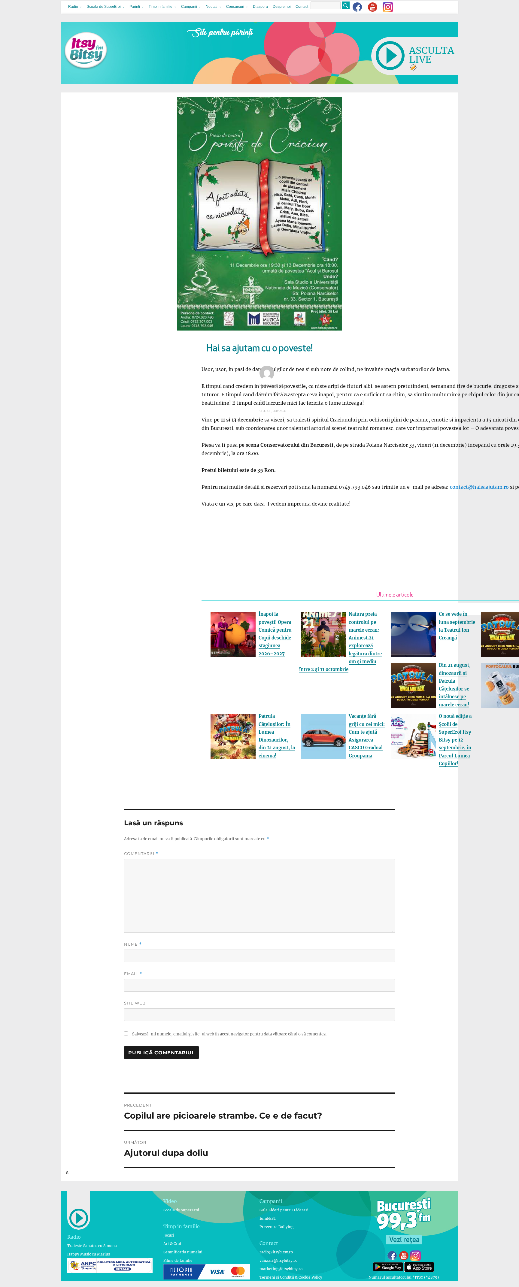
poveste (279, 411)
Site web (135, 1003)
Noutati (211, 7)
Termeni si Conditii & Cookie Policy (291, 1277)
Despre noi (282, 7)
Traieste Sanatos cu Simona (92, 1245)
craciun (266, 411)
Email (133, 973)
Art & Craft (173, 1243)
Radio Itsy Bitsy (272, 386)
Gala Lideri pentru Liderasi (284, 1210)
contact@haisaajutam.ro (479, 487)
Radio (73, 7)
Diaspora (260, 7)
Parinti (134, 7)
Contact (302, 7)
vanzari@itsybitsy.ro (278, 1260)
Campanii (189, 7)
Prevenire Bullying (276, 1227)
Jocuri (168, 1235)
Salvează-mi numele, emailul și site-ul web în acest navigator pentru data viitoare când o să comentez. (229, 1034)
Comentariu (141, 853)
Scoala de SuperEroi (104, 7)
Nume (133, 944)
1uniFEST (268, 1218)
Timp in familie (160, 7)
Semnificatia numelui (182, 1252)
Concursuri (235, 7)
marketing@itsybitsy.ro (281, 1269)
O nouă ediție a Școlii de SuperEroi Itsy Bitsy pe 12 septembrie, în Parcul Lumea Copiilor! (455, 739)
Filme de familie (178, 1260)
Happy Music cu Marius (88, 1254)
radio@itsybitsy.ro (276, 1252)
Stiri (263, 402)
